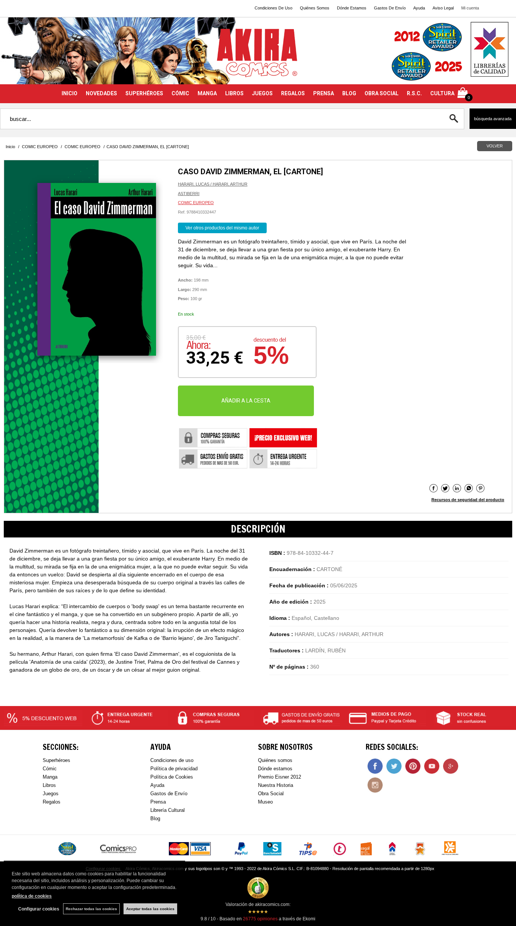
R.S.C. (414, 93)
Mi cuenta (470, 8)
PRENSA (323, 93)
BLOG (349, 93)
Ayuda (419, 8)
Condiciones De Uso (273, 8)
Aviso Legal (443, 8)
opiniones (260, 918)
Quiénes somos (275, 760)
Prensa (158, 802)
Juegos (51, 793)
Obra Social (271, 793)
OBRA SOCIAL (382, 93)
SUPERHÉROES (144, 93)
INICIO (69, 93)
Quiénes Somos (314, 8)
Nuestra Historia (275, 785)
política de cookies (32, 896)
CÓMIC (180, 93)
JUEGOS (262, 93)
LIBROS (234, 93)
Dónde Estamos (351, 8)
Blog (155, 818)
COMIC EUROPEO (196, 202)
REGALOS (293, 93)
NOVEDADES (101, 93)
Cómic (50, 768)
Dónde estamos (275, 768)
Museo (265, 802)
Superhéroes (56, 760)
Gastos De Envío (390, 8)
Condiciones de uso (171, 760)
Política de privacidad (174, 768)
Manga (50, 777)
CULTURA (442, 93)
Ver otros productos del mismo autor (222, 228)
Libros (49, 785)
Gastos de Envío (168, 793)
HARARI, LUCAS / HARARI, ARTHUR (212, 184)
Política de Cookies (171, 777)
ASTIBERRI (188, 193)
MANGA (207, 93)
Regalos (51, 802)
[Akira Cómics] (258, 55)
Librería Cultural (167, 810)
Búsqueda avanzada (492, 118)
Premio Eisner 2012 (279, 777)
